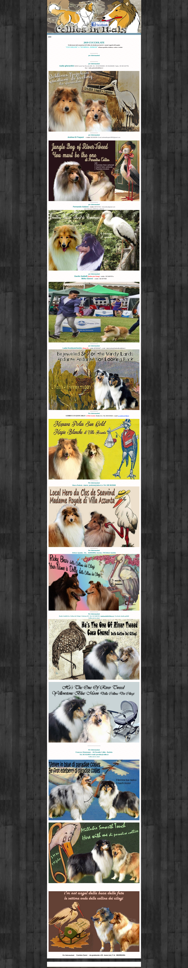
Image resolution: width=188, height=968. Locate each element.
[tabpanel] (94, 497)
